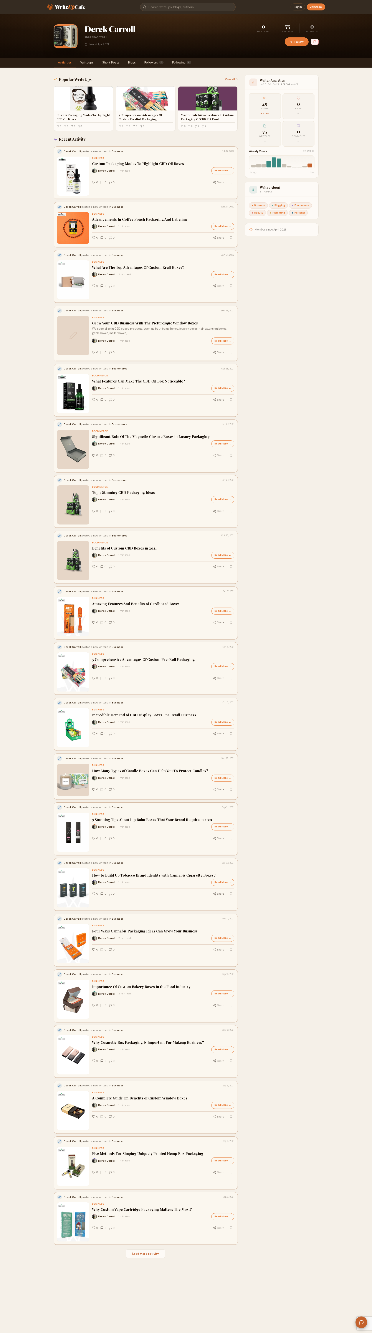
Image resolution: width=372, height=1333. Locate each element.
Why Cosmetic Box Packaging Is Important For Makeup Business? (148, 1042)
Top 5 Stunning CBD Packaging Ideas (123, 492)
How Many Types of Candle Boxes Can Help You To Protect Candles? (150, 770)
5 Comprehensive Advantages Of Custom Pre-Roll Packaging (143, 659)
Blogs (132, 62)
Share (220, 182)
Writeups (87, 62)
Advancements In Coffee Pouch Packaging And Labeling (139, 219)
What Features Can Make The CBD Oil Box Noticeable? (138, 381)
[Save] (231, 182)
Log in (298, 7)
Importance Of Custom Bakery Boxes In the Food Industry (141, 986)
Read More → (223, 170)
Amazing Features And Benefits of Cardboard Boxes (136, 603)
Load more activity (145, 1254)
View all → (231, 79)
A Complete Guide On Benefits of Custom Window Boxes (139, 1098)
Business (98, 158)
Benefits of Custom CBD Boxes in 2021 (124, 548)
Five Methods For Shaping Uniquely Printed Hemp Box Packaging (147, 1153)
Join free (316, 7)
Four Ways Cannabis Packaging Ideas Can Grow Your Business (145, 931)
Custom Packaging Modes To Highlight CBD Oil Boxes (138, 163)
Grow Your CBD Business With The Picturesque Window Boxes (145, 323)
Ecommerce (100, 375)
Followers (153, 62)
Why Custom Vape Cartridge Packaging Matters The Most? (142, 1209)
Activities (65, 62)
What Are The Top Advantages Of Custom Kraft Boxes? (138, 267)
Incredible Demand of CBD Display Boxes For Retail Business (144, 715)
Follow (299, 42)
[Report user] (315, 42)
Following (181, 62)
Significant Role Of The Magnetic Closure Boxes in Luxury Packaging (151, 436)
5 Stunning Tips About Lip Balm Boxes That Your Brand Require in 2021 (152, 819)
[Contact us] (361, 1322)
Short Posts (110, 62)
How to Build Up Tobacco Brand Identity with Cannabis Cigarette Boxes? (153, 875)
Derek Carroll (106, 170)
